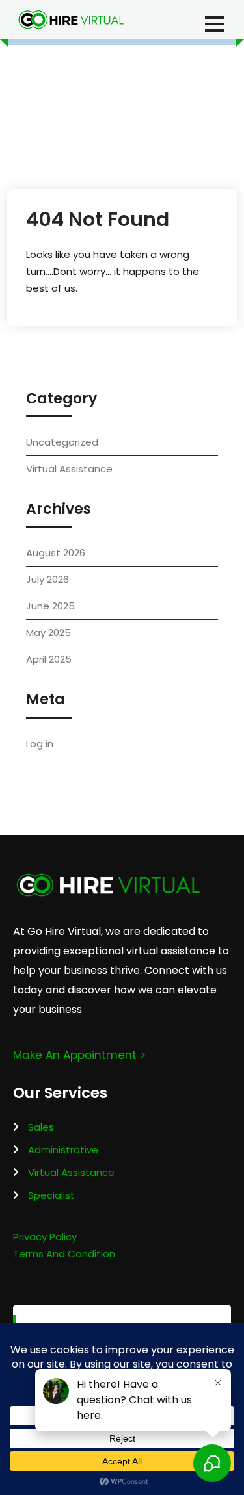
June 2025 (50, 606)
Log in (39, 743)
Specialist (51, 1195)
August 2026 (55, 552)
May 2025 (48, 632)
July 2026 (47, 579)
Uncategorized (62, 442)
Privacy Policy (45, 1237)
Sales (41, 1127)
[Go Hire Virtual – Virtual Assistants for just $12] (70, 19)
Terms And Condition (64, 1253)
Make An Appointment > (79, 1055)
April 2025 (49, 659)
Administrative (63, 1149)
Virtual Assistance (69, 469)
